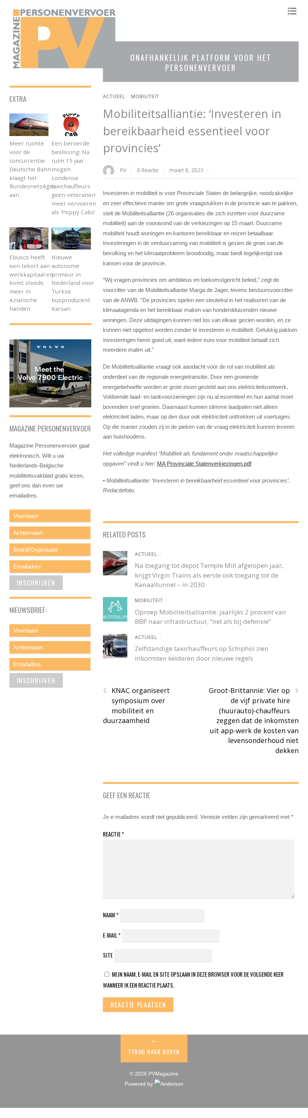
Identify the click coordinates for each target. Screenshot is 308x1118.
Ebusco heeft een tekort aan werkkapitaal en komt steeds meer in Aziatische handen (31, 282)
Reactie (113, 834)
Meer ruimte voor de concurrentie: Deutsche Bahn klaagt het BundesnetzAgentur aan (37, 168)
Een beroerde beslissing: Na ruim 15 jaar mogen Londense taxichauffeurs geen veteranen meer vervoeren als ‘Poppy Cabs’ (73, 177)
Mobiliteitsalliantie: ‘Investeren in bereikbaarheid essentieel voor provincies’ (192, 131)
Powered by (139, 1084)
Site (108, 955)
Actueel (114, 96)
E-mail (112, 935)
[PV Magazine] (65, 68)
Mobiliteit (145, 96)
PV (123, 170)
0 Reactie (148, 170)
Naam (110, 915)
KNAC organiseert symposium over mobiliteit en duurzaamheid (136, 705)
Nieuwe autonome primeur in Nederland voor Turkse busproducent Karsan (72, 282)
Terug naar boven (154, 1051)
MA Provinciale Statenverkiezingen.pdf (204, 463)
